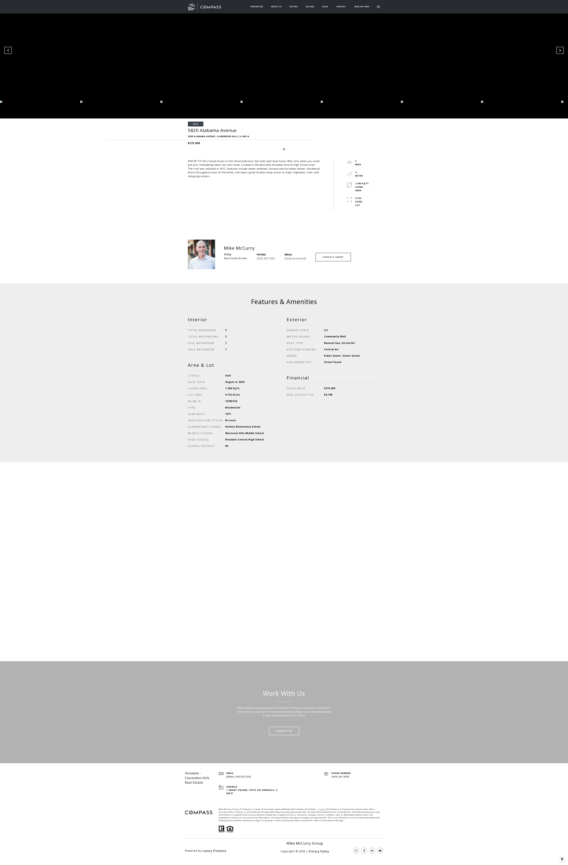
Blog (325, 6)
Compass (321, 809)
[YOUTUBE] (380, 851)
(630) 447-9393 (361, 6)
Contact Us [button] (284, 730)
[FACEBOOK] (364, 851)
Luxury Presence (214, 850)
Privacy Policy (319, 851)
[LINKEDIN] (372, 851)
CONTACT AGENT (333, 257)
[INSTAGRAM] (356, 851)
